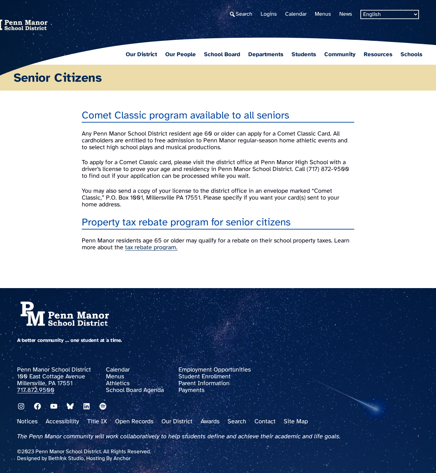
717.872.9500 (35, 390)
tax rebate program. (151, 248)
